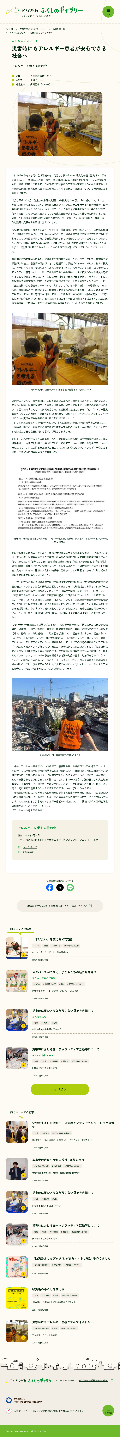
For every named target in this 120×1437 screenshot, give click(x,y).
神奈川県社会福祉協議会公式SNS (93, 1381)
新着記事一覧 (59, 29)
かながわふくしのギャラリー (33, 29)
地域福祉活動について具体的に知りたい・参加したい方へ (57, 906)
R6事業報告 (28, 852)
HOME (12, 29)
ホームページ (30, 847)
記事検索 (108, 1412)
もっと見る (60, 1089)
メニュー (108, 14)
